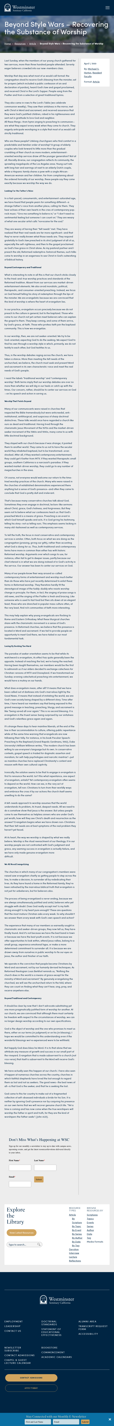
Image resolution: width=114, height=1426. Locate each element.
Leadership (12, 1326)
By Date (76, 1241)
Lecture (73, 1256)
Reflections (75, 1260)
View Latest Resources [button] (22, 1232)
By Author (77, 1237)
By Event (76, 1230)
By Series (77, 1233)
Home (7, 43)
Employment (13, 1321)
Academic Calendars (56, 1356)
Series (90, 1226)
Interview (74, 1253)
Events (90, 1222)
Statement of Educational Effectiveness (51, 1331)
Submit (39, 1179)
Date (89, 1233)
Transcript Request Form (93, 1328)
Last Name (39, 1160)
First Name (14, 1160)
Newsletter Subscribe (12, 1349)
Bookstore (49, 1347)
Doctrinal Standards (49, 1323)
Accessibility (88, 1333)
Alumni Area (87, 1321)
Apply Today (31, 1388)
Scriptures (92, 1214)
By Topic (76, 1226)
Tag (89, 1237)
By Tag (75, 1245)
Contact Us (12, 1330)
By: (86, 68)
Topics (90, 1218)
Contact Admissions (19, 1355)
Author (90, 1230)
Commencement (53, 1352)
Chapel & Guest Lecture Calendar (17, 1361)
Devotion (74, 1249)
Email (12, 1176)
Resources (20, 43)
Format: (88, 81)
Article (32, 43)
